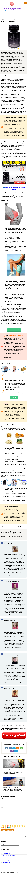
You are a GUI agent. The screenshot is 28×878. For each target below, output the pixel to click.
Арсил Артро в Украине (10, 787)
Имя (2, 798)
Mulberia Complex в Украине (9, 855)
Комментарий (4, 811)
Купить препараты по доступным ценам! (12, 8)
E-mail (2, 802)
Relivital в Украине (7, 860)
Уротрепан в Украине (7, 853)
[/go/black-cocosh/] (14, 172)
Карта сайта (14, 874)
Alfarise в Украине (7, 862)
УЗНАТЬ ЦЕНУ (14, 397)
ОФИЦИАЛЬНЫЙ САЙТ (14, 329)
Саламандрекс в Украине (11, 769)
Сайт (2, 807)
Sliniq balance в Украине (8, 857)
